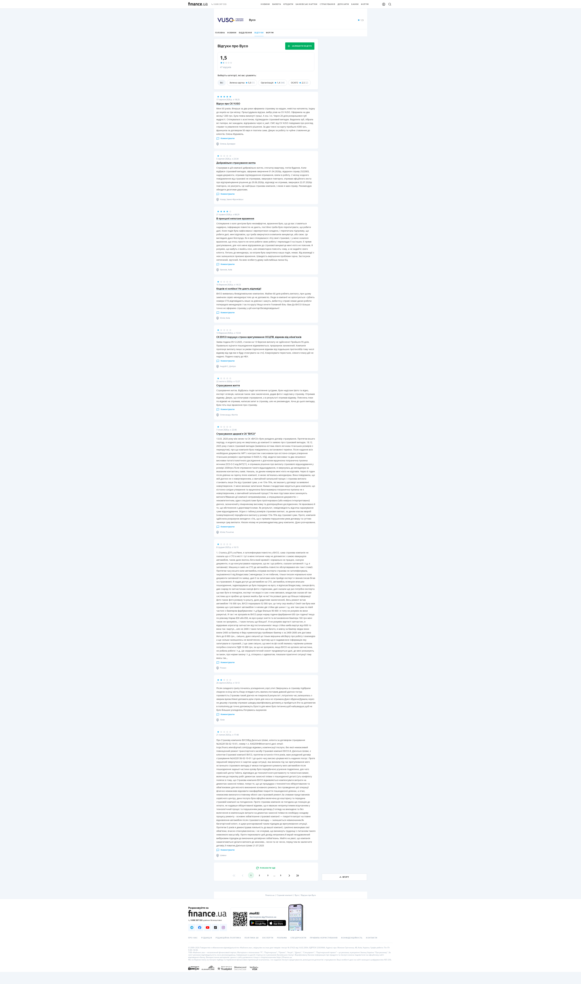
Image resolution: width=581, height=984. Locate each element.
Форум (365, 4)
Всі (221, 82)
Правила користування (324, 938)
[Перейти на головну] (198, 4)
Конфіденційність (351, 938)
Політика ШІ (252, 938)
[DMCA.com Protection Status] (193, 968)
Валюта (276, 4)
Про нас (193, 938)
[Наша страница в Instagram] (223, 927)
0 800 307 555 (220, 4)
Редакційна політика (228, 938)
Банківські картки (306, 4)
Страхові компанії (284, 895)
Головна (220, 33)
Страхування (327, 4)
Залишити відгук (302, 46)
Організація (267, 82)
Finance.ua (269, 895)
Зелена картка (237, 82)
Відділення (245, 33)
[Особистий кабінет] (384, 4)
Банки (355, 4)
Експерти (267, 938)
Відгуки (259, 33)
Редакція (206, 938)
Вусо (297, 895)
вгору (346, 877)
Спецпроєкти (298, 938)
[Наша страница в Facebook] (199, 927)
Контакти (371, 938)
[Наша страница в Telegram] (191, 927)
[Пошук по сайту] (390, 4)
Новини (265, 4)
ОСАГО (294, 82)
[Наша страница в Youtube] (207, 927)
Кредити (288, 4)
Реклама (282, 938)
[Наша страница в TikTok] (215, 927)
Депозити (343, 4)
